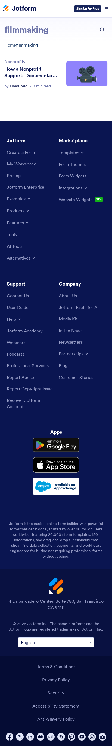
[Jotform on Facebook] (9, 737)
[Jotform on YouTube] (82, 737)
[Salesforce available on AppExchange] (56, 486)
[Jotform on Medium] (40, 737)
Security (56, 693)
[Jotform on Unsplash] (102, 737)
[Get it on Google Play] (56, 445)
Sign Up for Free (87, 9)
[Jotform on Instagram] (92, 737)
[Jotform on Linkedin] (30, 737)
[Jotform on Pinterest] (71, 737)
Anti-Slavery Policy (56, 719)
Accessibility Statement (56, 706)
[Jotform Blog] (51, 737)
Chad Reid (18, 86)
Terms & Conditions (56, 666)
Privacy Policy (56, 679)
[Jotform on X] (20, 737)
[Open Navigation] (106, 8)
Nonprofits (14, 61)
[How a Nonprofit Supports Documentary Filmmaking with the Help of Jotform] (87, 73)
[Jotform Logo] (19, 9)
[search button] (102, 29)
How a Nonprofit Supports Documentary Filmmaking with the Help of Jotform (29, 72)
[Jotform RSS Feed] (61, 737)
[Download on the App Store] (56, 465)
